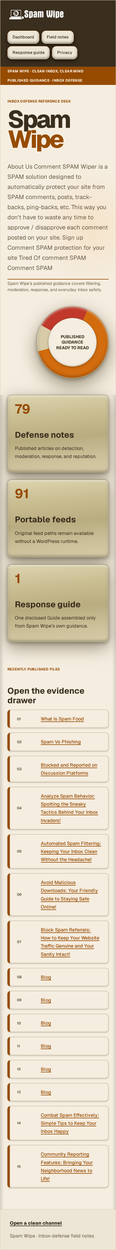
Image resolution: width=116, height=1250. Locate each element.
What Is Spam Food (62, 719)
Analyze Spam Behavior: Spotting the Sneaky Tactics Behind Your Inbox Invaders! (69, 808)
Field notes (58, 37)
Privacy (64, 52)
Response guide (28, 52)
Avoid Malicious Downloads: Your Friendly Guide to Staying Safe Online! (69, 894)
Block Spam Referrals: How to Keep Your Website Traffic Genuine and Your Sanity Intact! (70, 942)
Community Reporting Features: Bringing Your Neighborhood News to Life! (67, 1166)
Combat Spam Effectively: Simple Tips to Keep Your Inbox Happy (70, 1123)
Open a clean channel (36, 1223)
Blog (46, 977)
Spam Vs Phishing (61, 742)
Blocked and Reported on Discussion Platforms (69, 769)
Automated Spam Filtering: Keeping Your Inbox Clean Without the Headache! (71, 851)
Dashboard (23, 37)
